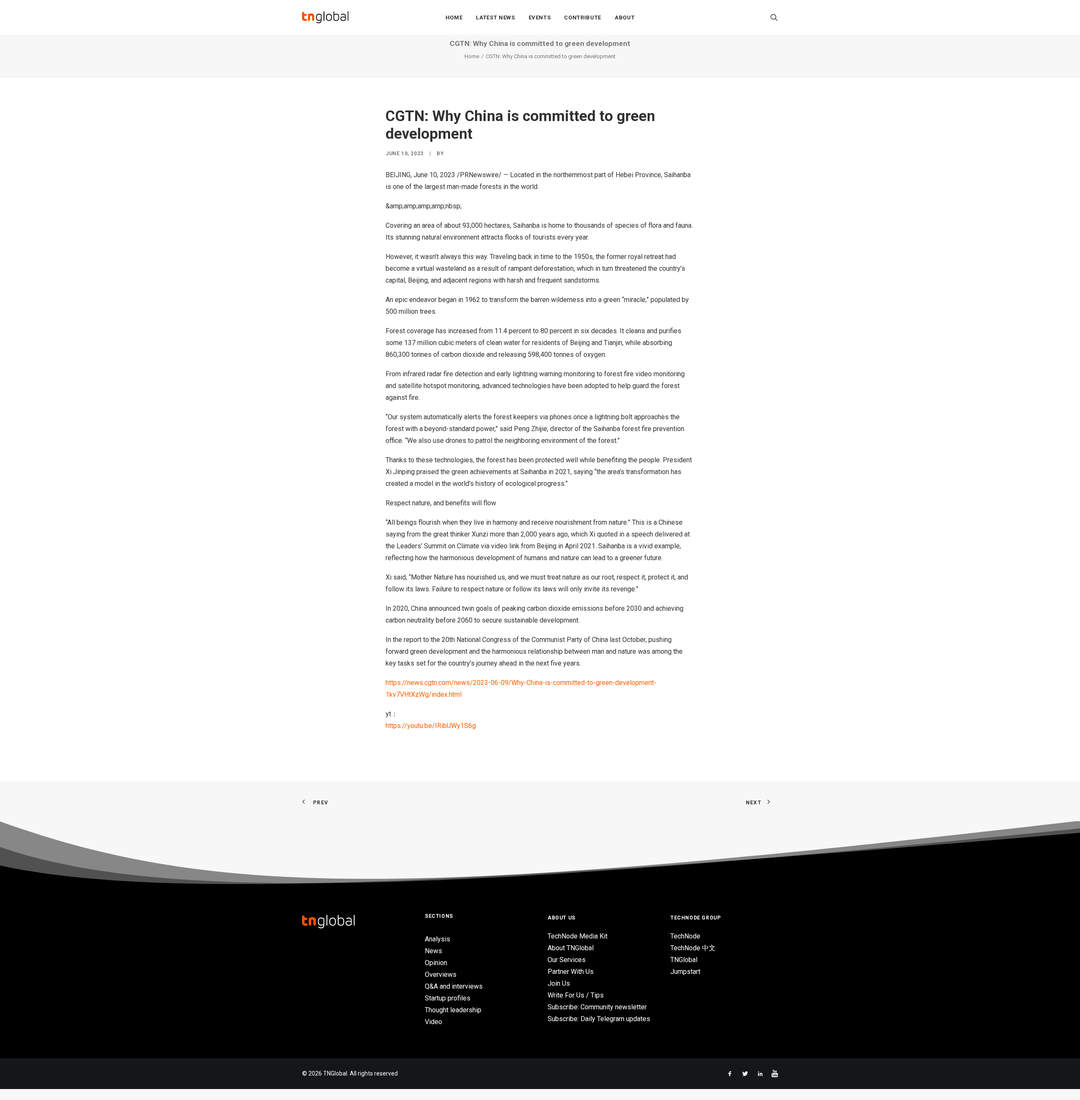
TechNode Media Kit (578, 936)
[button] (774, 17)
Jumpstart (685, 972)
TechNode (685, 936)
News (433, 951)
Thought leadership (453, 1010)
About (624, 17)
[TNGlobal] (325, 17)
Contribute (582, 17)
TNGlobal (683, 960)
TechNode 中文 (693, 948)
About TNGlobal (571, 948)
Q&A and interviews (454, 986)
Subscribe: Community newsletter (597, 1007)
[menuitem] (454, 17)
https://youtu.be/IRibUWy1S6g (431, 726)
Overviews (440, 975)
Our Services (567, 960)
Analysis (437, 939)
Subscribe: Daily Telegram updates (599, 1019)
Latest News (495, 17)
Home (454, 17)
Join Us (559, 983)
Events (540, 17)
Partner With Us (571, 972)
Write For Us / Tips (576, 995)
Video (433, 1022)
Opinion (436, 963)
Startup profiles (447, 998)
